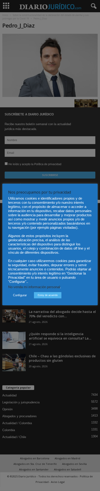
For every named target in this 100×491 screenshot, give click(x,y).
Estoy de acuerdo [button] (48, 295)
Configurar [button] (20, 295)
